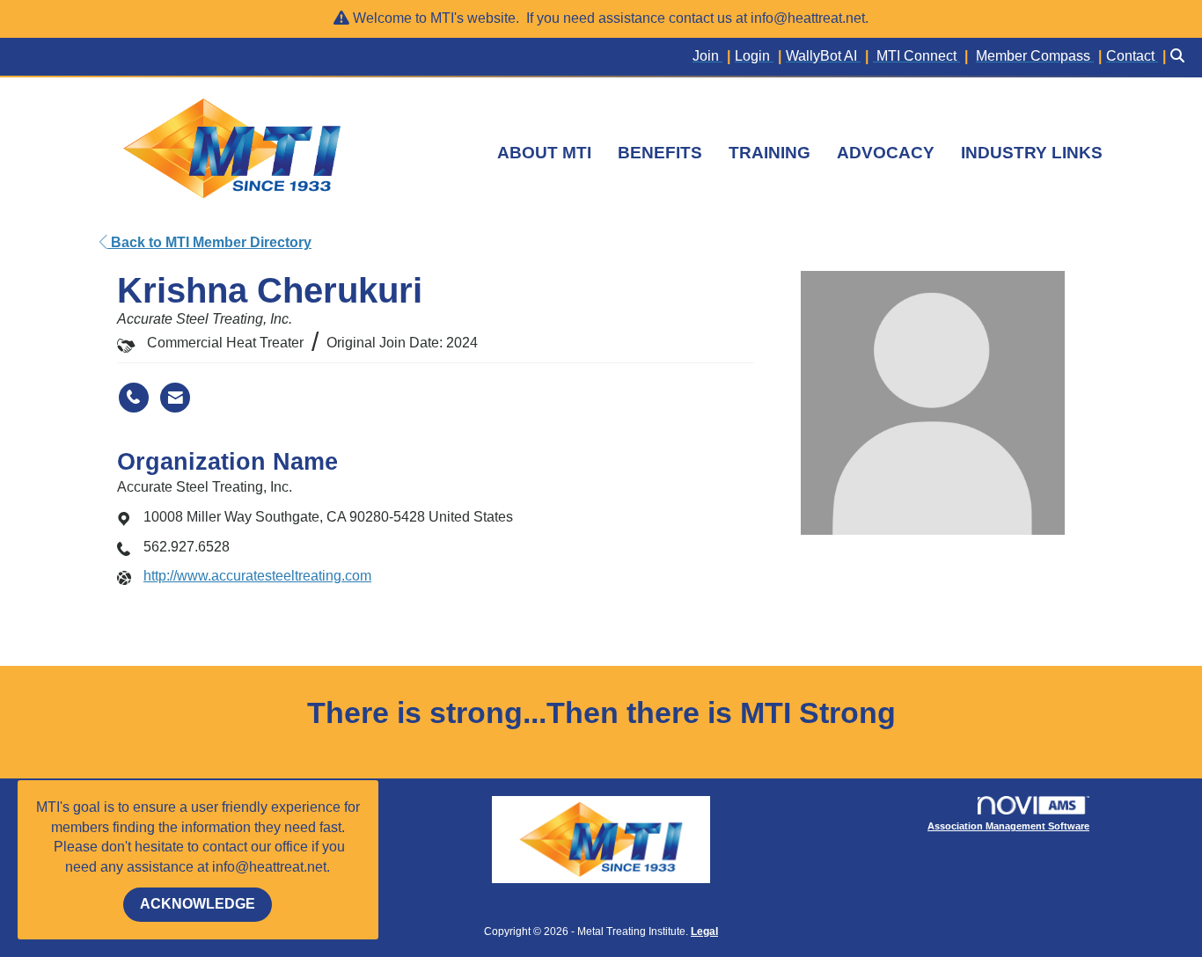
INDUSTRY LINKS (1032, 152)
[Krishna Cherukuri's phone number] (133, 397)
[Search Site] (1179, 57)
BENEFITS (660, 152)
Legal (704, 931)
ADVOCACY (885, 152)
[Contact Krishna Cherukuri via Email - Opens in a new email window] (175, 397)
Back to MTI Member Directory (209, 242)
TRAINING (769, 152)
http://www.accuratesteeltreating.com (257, 575)
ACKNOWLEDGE (197, 903)
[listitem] (714, 57)
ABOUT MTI (544, 152)
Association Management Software (1008, 826)
